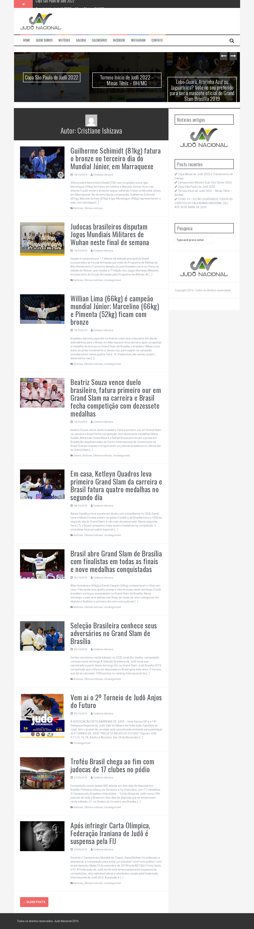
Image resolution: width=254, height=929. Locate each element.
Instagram (138, 40)
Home (26, 40)
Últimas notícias (93, 208)
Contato (157, 40)
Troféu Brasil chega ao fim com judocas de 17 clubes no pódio (112, 765)
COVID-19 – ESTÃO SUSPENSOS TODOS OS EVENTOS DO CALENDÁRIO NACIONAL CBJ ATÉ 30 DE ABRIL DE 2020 (204, 203)
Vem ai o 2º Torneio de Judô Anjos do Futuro (116, 701)
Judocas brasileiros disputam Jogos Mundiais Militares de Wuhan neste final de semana (109, 234)
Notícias (64, 40)
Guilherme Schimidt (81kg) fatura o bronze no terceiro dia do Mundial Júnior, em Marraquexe (115, 158)
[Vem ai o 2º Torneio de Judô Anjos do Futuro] (42, 715)
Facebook (119, 40)
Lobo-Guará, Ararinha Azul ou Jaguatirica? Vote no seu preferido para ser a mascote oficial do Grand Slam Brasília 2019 (202, 90)
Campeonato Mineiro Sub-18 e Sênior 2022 (205, 182)
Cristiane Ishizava (103, 174)
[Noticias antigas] (204, 137)
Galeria (81, 40)
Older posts (34, 902)
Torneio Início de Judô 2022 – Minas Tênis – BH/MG (70, 3)
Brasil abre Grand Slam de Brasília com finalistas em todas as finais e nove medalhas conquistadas (116, 561)
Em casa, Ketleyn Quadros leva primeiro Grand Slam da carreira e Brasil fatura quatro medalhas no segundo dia (116, 485)
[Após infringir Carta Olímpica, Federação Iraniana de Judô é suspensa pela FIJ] (42, 835)
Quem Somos (44, 40)
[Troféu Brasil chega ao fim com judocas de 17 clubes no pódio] (42, 773)
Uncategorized (112, 280)
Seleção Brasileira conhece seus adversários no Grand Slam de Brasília (113, 633)
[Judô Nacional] (41, 21)
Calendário (99, 40)
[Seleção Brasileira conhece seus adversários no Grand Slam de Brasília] (42, 635)
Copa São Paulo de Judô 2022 (51, 77)
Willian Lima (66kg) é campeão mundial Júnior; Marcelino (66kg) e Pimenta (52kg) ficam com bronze (114, 310)
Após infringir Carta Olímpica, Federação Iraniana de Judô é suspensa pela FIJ (110, 833)
